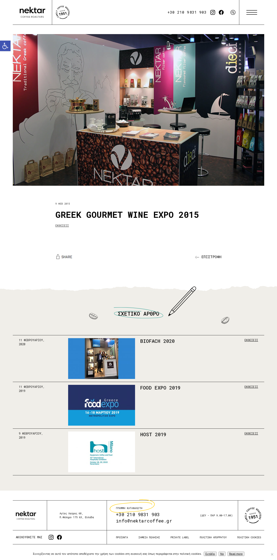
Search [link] (233, 12)
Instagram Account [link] (212, 12)
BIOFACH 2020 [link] (157, 341)
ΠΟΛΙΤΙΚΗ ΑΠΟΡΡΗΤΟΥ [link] (213, 537)
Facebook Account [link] (221, 12)
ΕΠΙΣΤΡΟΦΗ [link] (210, 256)
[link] (5, 46)
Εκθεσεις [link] (62, 226)
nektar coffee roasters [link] (26, 515)
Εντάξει (210, 553)
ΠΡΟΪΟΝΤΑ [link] (122, 537)
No (222, 553)
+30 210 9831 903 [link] (187, 12)
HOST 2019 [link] (153, 434)
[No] (272, 554)
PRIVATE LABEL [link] (180, 537)
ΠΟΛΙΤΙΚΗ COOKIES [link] (249, 537)
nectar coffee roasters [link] (32, 12)
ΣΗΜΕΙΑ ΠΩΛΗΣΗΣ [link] (149, 537)
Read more (236, 553)
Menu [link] (251, 12)
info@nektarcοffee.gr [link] (144, 521)
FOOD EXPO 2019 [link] (160, 387)
